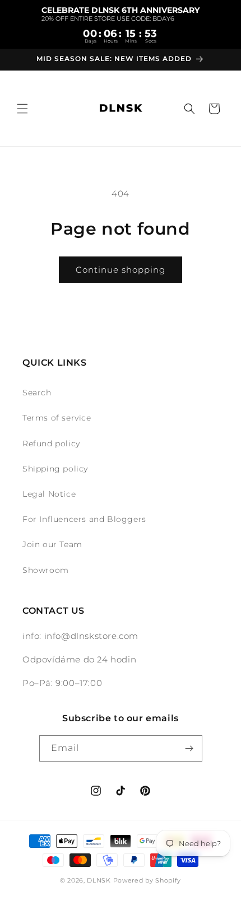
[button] (22, 108)
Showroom (45, 570)
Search (37, 393)
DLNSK (99, 880)
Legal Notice (49, 494)
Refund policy (51, 443)
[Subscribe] (189, 748)
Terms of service (56, 418)
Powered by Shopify (147, 880)
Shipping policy (55, 469)
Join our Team (52, 544)
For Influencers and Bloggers (84, 519)
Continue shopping (120, 269)
